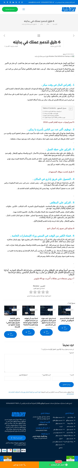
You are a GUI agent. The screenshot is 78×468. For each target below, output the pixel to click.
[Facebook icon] (19, 2)
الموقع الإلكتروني (23, 375)
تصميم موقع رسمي (58, 442)
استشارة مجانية (10, 9)
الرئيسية (55, 24)
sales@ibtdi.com (33, 2)
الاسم (72, 375)
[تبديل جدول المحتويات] (69, 108)
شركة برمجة (70, 423)
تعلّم (48, 24)
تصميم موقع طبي (58, 429)
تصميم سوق (70, 438)
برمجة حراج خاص (68, 442)
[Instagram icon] (10, 2)
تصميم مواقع (69, 420)
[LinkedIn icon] (13, 2)
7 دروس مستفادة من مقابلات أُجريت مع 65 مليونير (54, 117)
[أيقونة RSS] (4, 2)
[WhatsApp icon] (22, 2)
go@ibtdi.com (43, 425)
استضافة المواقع (68, 435)
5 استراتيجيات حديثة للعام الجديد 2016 (52, 111)
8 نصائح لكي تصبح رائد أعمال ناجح (51, 115)
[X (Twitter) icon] (16, 2)
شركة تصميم (70, 432)
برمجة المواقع (17, 421)
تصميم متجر (70, 426)
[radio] (47, 292)
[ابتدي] (69, 9)
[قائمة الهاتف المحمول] (23, 9)
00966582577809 (47, 2)
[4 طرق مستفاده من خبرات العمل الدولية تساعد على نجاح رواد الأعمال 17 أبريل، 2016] (76, 460)
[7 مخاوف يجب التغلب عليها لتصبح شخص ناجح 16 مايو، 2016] (2, 460)
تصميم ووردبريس (58, 432)
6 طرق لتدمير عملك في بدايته (29, 24)
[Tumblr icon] (7, 2)
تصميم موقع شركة (58, 417)
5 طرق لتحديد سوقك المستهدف (51, 113)
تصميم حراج (70, 429)
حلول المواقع (22, 423)
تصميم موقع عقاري (58, 420)
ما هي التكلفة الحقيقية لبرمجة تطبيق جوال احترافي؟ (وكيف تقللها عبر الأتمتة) (13, 322)
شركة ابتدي (70, 417)
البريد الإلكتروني (46, 375)
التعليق (71, 353)
